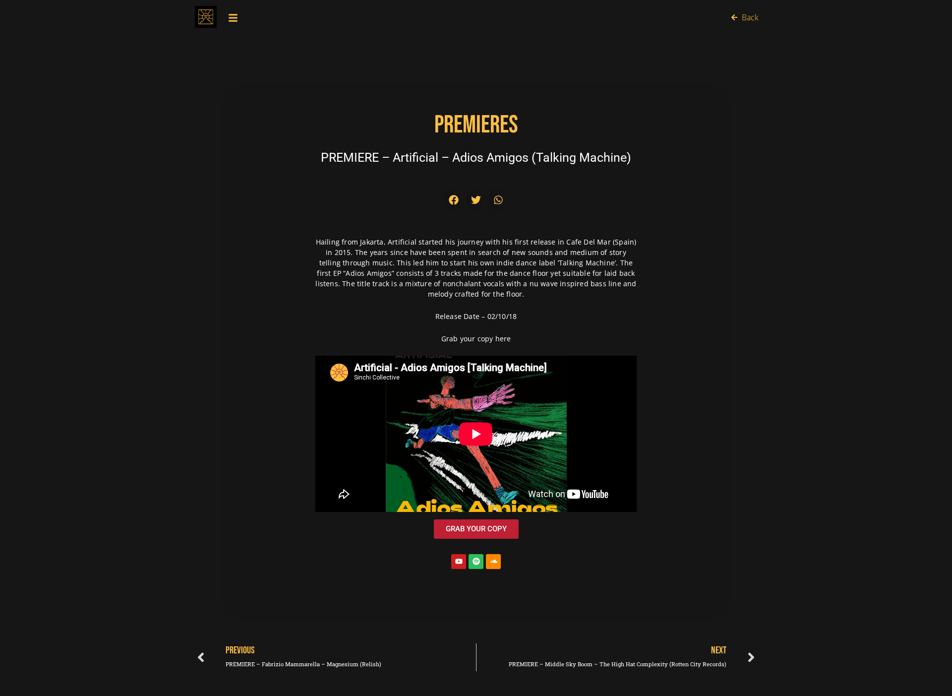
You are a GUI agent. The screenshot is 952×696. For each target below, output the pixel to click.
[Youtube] (458, 561)
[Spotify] (476, 561)
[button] (454, 200)
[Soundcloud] (493, 561)
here (503, 338)
